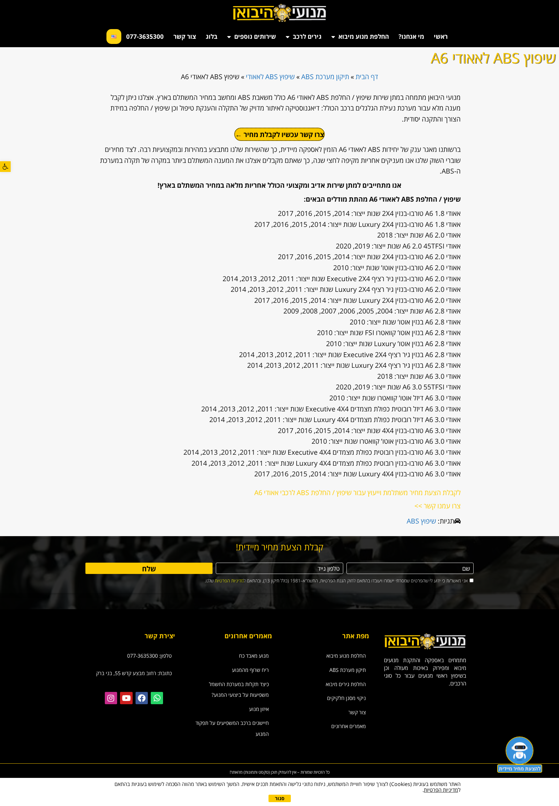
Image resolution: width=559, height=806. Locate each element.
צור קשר (184, 36)
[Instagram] (111, 698)
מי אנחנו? (411, 36)
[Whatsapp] (157, 698)
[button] (5, 166)
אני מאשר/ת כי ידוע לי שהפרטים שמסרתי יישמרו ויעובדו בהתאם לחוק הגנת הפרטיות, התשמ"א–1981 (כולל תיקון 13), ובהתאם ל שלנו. (336, 581)
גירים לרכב (307, 36)
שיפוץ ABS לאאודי (270, 76)
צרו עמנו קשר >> (437, 505)
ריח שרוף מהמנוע (250, 669)
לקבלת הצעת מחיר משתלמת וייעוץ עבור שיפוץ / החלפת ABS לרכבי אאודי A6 (357, 492)
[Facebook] (142, 698)
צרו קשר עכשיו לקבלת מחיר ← (279, 134)
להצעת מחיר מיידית (520, 768)
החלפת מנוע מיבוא (363, 36)
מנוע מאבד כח (254, 655)
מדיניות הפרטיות (229, 581)
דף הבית (367, 76)
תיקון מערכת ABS (325, 76)
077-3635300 (145, 36)
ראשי (441, 36)
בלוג (211, 36)
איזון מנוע (259, 709)
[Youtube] (126, 698)
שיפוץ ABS (421, 520)
